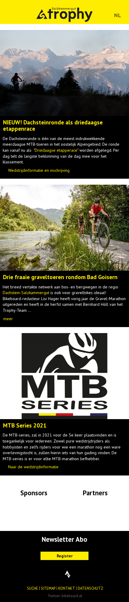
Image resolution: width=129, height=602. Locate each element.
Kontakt (66, 588)
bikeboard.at (72, 595)
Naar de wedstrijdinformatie (33, 466)
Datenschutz (90, 588)
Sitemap (48, 588)
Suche (32, 588)
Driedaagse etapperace (56, 150)
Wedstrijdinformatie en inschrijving (39, 170)
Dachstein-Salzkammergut (26, 292)
